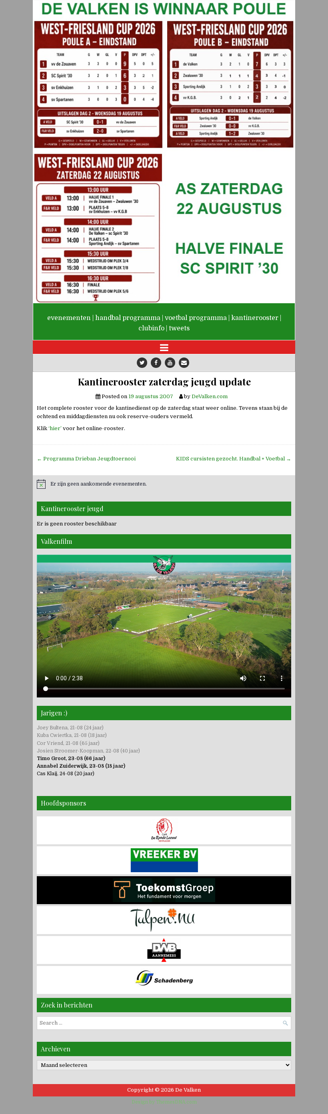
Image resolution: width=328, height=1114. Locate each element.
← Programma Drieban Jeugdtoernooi (86, 459)
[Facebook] (156, 363)
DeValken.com (210, 396)
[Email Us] (184, 363)
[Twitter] (142, 363)
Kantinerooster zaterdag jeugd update (164, 381)
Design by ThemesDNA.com (164, 1102)
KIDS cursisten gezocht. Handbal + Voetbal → (233, 459)
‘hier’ (55, 428)
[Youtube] (170, 363)
